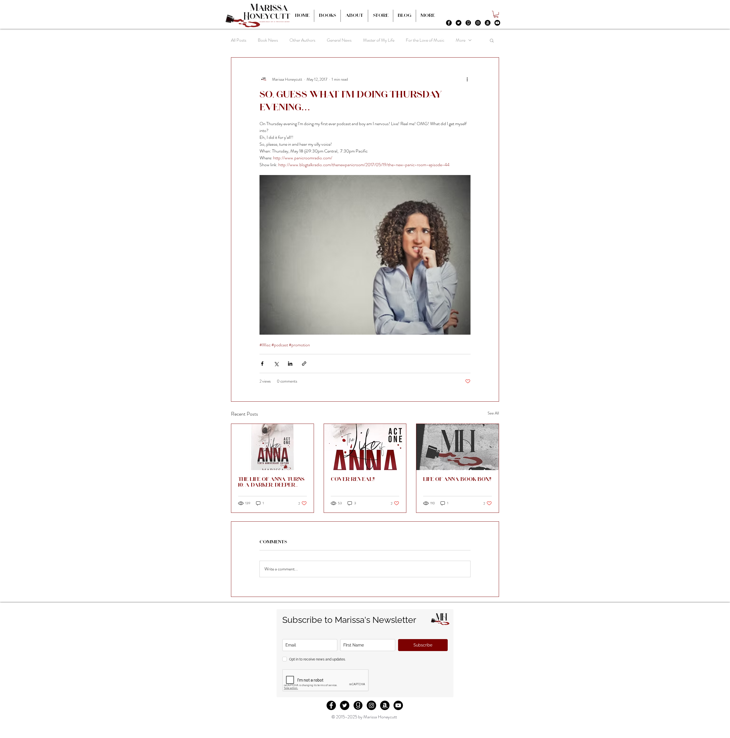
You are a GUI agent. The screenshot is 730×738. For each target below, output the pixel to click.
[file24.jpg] (468, 23)
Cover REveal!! (352, 479)
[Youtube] (497, 23)
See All (493, 413)
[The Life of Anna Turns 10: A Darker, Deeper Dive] (272, 447)
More (460, 40)
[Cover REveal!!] (365, 447)
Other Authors (302, 40)
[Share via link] (304, 363)
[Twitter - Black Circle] (458, 23)
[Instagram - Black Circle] (478, 23)
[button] (496, 14)
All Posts (238, 40)
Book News (268, 40)
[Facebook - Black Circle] (449, 23)
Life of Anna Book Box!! (457, 479)
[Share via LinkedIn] (290, 363)
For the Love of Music (425, 40)
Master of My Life (378, 40)
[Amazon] (487, 23)
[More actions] (467, 79)
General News (339, 40)
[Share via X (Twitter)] (276, 363)
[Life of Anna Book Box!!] (457, 447)
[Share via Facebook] (262, 363)
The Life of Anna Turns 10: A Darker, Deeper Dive (271, 482)
